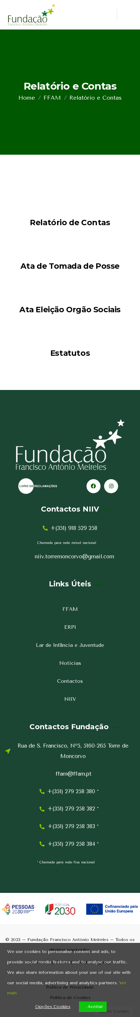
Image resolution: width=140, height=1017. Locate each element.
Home (26, 97)
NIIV (70, 699)
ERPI (70, 627)
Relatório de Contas (70, 222)
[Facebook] (94, 486)
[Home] (31, 14)
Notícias (70, 663)
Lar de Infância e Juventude (70, 645)
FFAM (52, 97)
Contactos (70, 681)
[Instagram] (111, 486)
